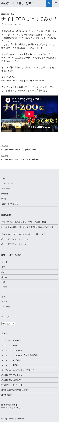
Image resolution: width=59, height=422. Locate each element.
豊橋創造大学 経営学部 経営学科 (15, 390)
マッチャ (5, 292)
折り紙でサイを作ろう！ (12, 385)
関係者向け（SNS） (10, 405)
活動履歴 (4, 194)
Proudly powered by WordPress (13, 419)
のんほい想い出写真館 (11, 380)
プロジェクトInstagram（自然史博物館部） (20, 355)
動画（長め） (10, 14)
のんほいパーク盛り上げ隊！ (17, 3)
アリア (4, 301)
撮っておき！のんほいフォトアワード (17, 370)
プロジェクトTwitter (10, 345)
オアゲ (4, 267)
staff (18, 24)
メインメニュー (55, 3)
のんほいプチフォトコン (12, 375)
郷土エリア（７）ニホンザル (13, 244)
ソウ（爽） (6, 306)
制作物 (3, 199)
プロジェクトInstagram (11, 350)
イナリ (4, 262)
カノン (4, 297)
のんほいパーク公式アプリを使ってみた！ (19, 148)
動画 (3, 14)
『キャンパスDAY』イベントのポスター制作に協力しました (27, 234)
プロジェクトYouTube (11, 360)
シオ (3, 282)
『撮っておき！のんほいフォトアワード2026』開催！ (24, 222)
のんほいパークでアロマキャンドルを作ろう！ (21, 157)
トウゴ (4, 287)
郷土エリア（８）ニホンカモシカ (15, 239)
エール (4, 277)
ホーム (3, 178)
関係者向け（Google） (11, 407)
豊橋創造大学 (7, 395)
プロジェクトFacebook (11, 340)
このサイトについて (8, 184)
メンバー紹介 (6, 189)
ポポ (3, 272)
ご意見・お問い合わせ (9, 204)
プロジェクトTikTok (9, 365)
